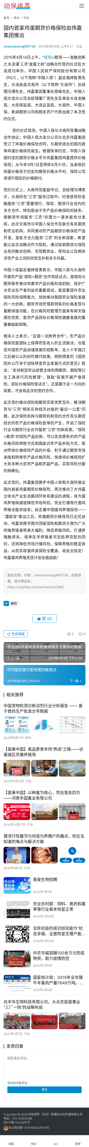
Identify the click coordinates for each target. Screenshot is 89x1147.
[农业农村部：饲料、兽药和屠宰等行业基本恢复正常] (17, 909)
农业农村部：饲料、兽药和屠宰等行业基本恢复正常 (59, 906)
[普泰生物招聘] (17, 885)
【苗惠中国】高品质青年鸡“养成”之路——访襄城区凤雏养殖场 (43, 752)
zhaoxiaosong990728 (19, 46)
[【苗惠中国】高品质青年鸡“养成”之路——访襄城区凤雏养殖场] (44, 768)
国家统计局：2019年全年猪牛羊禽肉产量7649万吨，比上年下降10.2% (58, 980)
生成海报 (17, 634)
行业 (79, 46)
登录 (10, 1083)
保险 (48, 57)
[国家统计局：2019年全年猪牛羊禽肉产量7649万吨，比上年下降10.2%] (17, 983)
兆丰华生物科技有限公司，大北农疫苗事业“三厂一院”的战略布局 (42, 1005)
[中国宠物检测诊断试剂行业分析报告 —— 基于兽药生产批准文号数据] (44, 724)
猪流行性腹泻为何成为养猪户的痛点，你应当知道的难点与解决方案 (44, 839)
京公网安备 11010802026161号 (28, 1127)
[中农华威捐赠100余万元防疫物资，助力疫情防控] (17, 958)
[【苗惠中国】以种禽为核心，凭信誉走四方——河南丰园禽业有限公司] (44, 811)
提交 (44, 1089)
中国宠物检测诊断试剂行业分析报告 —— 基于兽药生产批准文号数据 (43, 708)
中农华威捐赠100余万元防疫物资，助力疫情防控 (58, 956)
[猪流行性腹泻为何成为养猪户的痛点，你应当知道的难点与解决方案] (44, 855)
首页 (6, 18)
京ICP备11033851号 (17, 1122)
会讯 (28, 737)
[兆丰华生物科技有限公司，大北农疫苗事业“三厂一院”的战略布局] (44, 1021)
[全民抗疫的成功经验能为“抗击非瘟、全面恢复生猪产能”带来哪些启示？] (17, 934)
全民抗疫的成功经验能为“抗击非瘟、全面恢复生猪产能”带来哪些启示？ (58, 931)
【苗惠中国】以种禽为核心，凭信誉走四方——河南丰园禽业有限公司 (42, 795)
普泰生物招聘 (45, 879)
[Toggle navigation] (82, 6)
